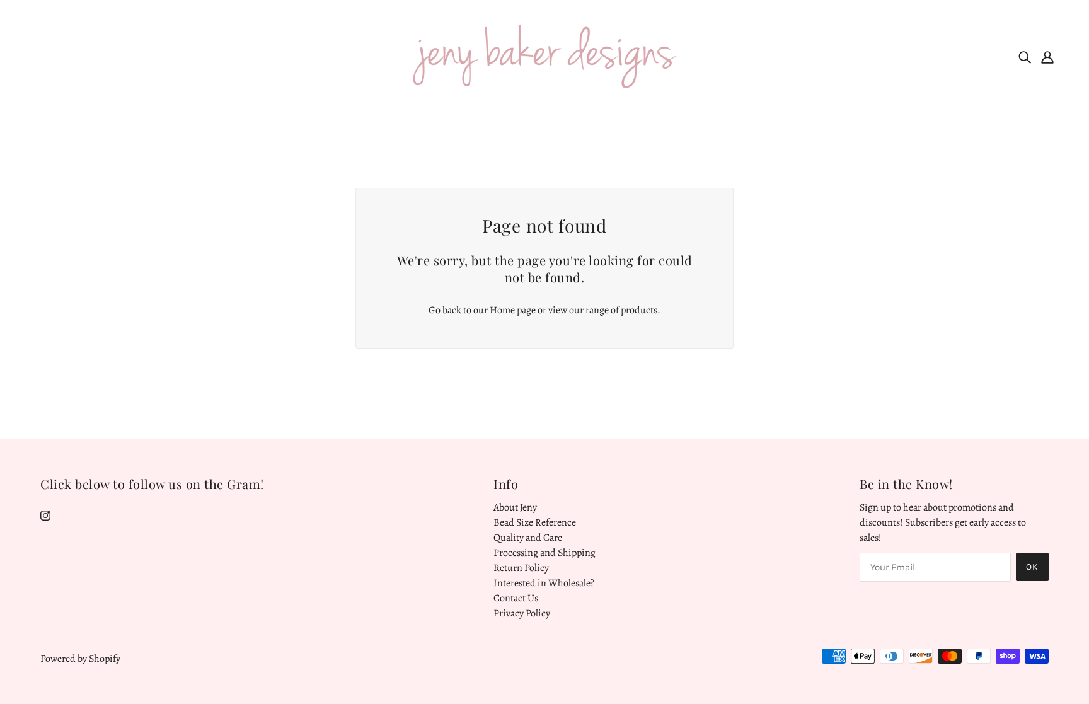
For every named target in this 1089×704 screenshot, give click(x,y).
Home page (513, 310)
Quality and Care (527, 538)
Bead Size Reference (534, 522)
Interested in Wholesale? (543, 583)
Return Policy (521, 568)
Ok (1032, 567)
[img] (1024, 56)
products (639, 310)
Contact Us (515, 598)
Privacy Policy (521, 613)
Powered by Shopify (80, 659)
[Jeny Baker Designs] (544, 56)
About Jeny (515, 507)
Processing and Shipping (544, 553)
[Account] (1047, 56)
